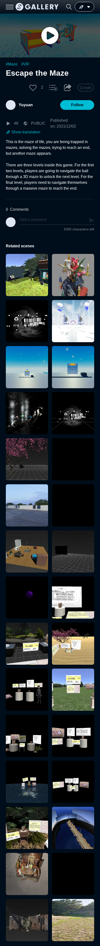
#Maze (11, 64)
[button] (69, 7)
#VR (25, 64)
